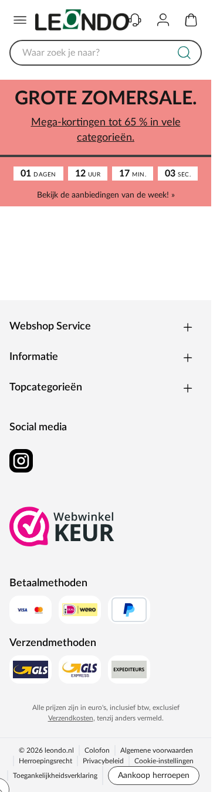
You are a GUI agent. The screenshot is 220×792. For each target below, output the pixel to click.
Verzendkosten (70, 718)
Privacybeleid (103, 760)
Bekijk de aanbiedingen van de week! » (106, 195)
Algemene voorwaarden (156, 750)
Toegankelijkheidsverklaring (55, 775)
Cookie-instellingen (164, 760)
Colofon (97, 750)
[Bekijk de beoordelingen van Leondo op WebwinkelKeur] (62, 526)
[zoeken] (184, 52)
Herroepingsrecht (45, 760)
